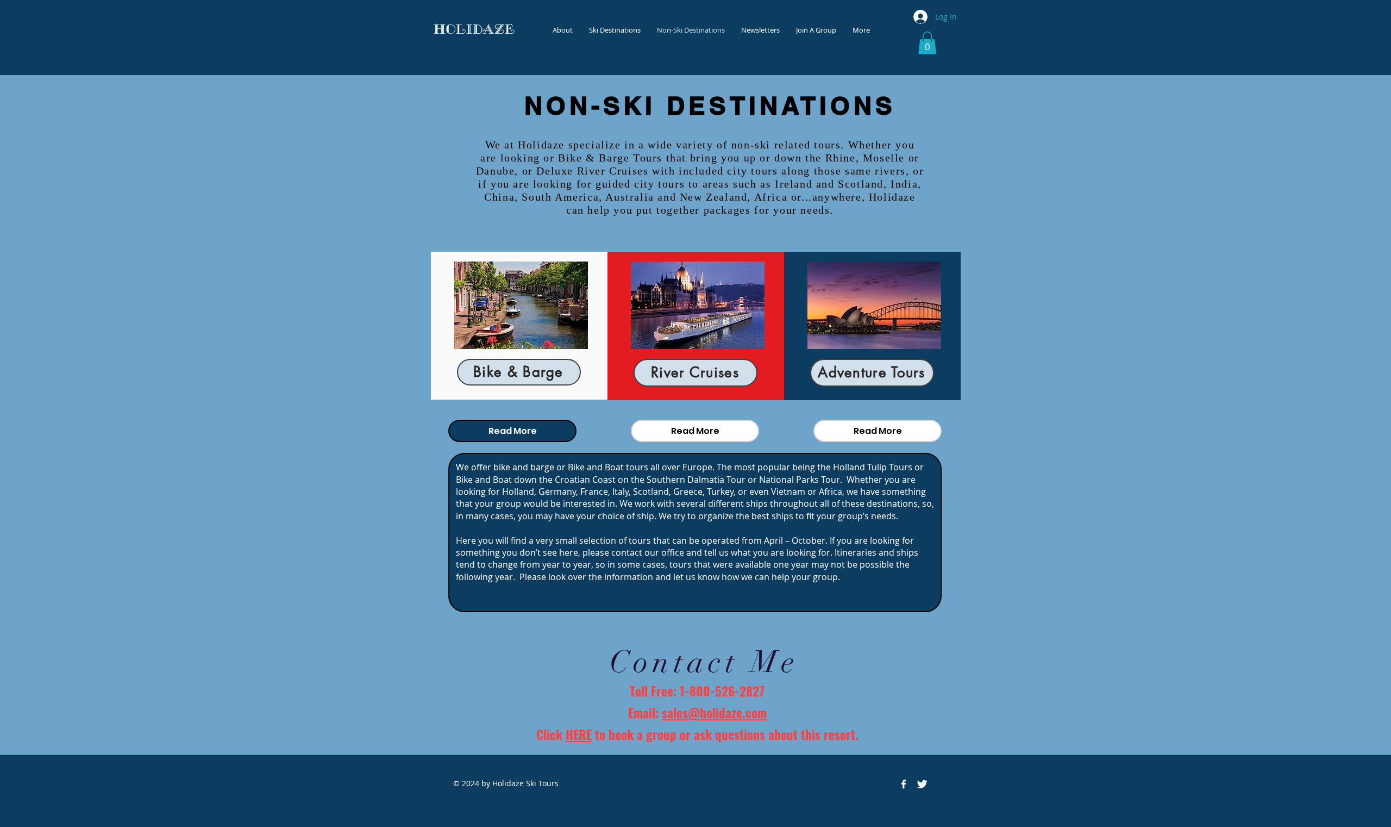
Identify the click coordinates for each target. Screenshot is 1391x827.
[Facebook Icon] (904, 784)
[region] (519, 326)
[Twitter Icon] (922, 784)
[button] (927, 43)
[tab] (512, 431)
